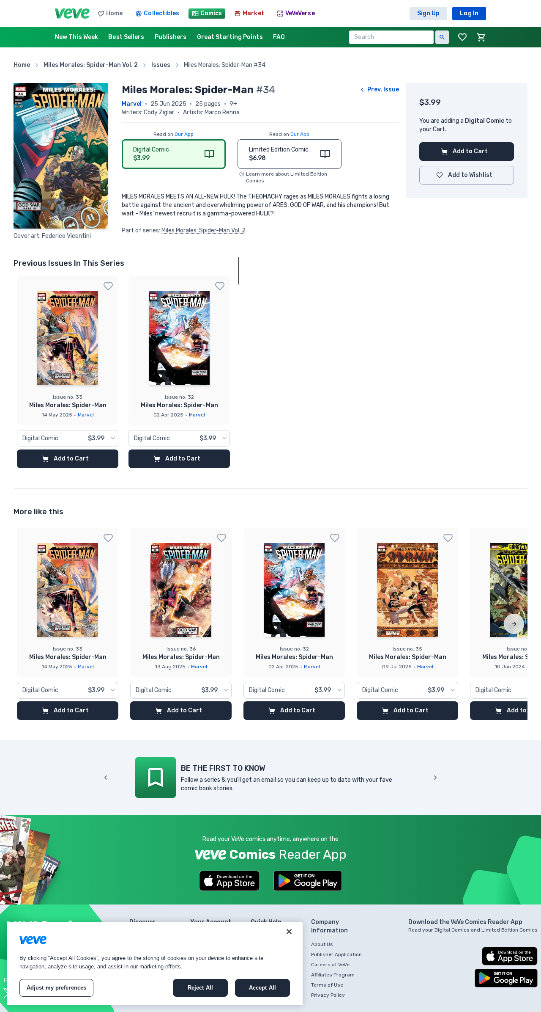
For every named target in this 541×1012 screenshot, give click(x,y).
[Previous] (105, 777)
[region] (155, 963)
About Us (322, 944)
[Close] (289, 931)
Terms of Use (327, 985)
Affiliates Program (333, 975)
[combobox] (67, 438)
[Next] (514, 624)
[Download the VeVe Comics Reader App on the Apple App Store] (229, 881)
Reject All (200, 987)
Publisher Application (336, 954)
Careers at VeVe (330, 965)
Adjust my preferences (57, 987)
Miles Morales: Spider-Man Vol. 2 (203, 230)
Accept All (262, 987)
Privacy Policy (328, 995)
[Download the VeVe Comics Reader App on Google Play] (307, 881)
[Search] (442, 37)
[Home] (72, 13)
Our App (184, 134)
